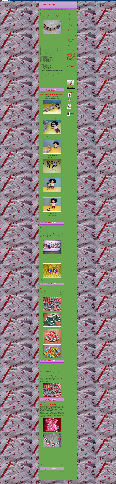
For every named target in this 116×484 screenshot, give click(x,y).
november (69, 23)
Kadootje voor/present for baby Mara (48, 404)
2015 (68, 17)
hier (45, 219)
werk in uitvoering (69, 76)
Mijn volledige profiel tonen (70, 119)
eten (67, 56)
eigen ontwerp (47, 90)
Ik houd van (48, 9)
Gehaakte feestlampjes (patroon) (47, 13)
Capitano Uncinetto (54, 9)
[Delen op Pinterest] (57, 89)
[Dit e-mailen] (52, 222)
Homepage (52, 471)
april (69, 31)
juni (69, 29)
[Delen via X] (55, 89)
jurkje (72, 60)
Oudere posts (62, 471)
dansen (74, 54)
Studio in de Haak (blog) (71, 92)
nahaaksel (68, 67)
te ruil (75, 74)
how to (50, 90)
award (71, 53)
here (46, 220)
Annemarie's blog (56, 459)
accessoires (44, 284)
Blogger (64, 478)
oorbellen (47, 284)
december (69, 21)
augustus (69, 26)
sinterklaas (71, 71)
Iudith (72, 112)
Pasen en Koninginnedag (45, 227)
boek (74, 53)
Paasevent (49, 284)
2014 (68, 18)
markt (67, 64)
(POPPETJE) (44, 90)
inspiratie (73, 59)
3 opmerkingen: (49, 360)
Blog (40, 9)
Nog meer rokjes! (44, 288)
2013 (68, 19)
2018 (68, 13)
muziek (73, 66)
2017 (68, 14)
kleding (43, 361)
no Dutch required (49, 223)
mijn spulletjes (72, 65)
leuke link (72, 62)
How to (44, 9)
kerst (75, 60)
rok (47, 361)
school (73, 70)
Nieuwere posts (42, 471)
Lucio (48, 15)
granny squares (71, 57)
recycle (67, 70)
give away (74, 56)
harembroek (68, 58)
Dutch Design (58, 375)
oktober (69, 24)
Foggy (70, 56)
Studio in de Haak (53, 90)
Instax (67, 60)
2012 (68, 20)
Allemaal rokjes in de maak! (46, 365)
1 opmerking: (49, 222)
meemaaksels (73, 64)
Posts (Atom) (46, 473)
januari (69, 45)
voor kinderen (54, 361)
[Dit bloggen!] (54, 89)
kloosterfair (68, 62)
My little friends (60, 9)
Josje (69, 60)
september (69, 25)
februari (69, 44)
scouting (68, 71)
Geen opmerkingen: (50, 89)
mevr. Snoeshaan (70, 98)
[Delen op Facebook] (56, 89)
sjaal (74, 71)
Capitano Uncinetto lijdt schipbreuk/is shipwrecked (51, 94)
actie (69, 53)
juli (68, 28)
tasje (72, 74)
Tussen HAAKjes (48, 4)
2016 (68, 15)
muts (69, 66)
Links (65, 9)
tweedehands (69, 75)
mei (69, 30)
